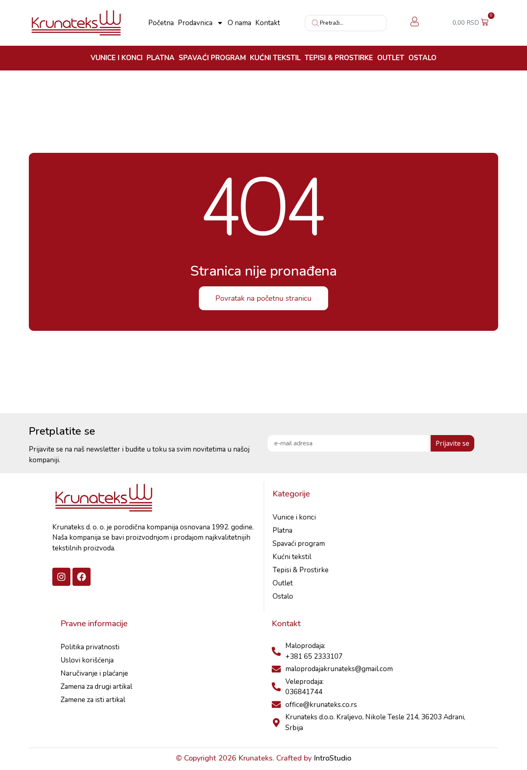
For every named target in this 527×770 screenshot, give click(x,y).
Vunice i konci (116, 58)
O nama (239, 23)
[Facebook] (81, 577)
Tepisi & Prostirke (339, 58)
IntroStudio (332, 758)
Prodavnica (195, 23)
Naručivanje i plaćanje (94, 673)
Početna (161, 23)
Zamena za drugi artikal (96, 686)
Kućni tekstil (275, 58)
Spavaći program (212, 58)
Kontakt (267, 23)
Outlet (390, 58)
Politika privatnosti (90, 647)
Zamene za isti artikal (93, 699)
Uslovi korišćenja (87, 660)
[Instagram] (61, 577)
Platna (161, 58)
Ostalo (422, 58)
